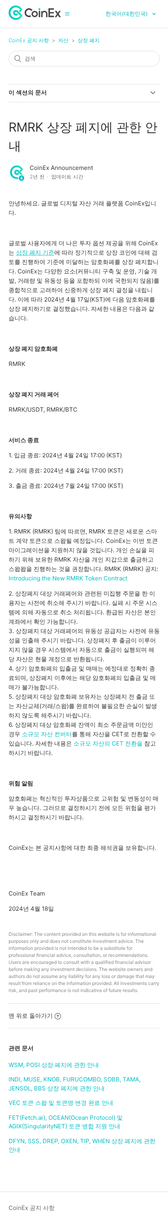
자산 (63, 40)
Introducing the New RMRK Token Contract (68, 578)
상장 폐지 (89, 40)
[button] (67, 13)
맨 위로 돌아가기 (31, 1015)
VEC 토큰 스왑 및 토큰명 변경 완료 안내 (61, 1102)
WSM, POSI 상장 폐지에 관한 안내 (54, 1065)
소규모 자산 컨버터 (47, 734)
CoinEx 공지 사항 (29, 40)
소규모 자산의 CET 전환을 (108, 743)
